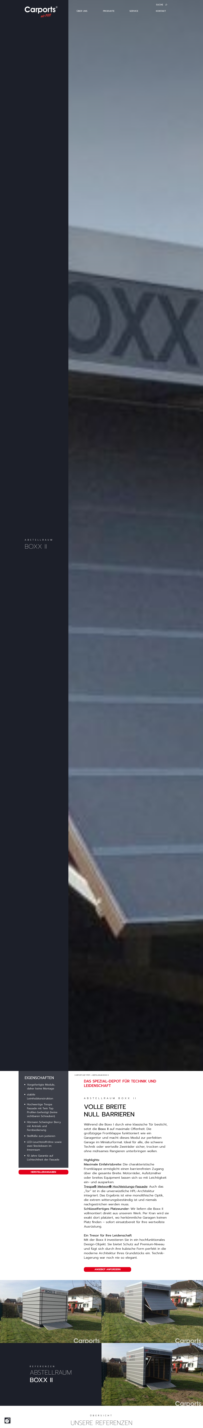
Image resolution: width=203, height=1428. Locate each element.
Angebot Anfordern (107, 1269)
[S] (166, 4)
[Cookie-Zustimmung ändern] (7, 1420)
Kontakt (161, 11)
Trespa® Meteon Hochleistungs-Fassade (115, 1186)
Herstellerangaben (43, 1172)
